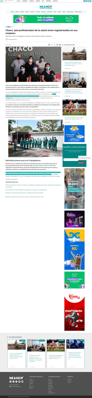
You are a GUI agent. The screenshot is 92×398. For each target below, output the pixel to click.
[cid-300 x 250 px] (74, 227)
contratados (13, 196)
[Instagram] (84, 1)
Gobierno (22, 196)
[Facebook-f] (90, 1)
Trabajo (42, 196)
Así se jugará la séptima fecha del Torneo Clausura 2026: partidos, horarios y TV (56, 357)
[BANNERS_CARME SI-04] (74, 330)
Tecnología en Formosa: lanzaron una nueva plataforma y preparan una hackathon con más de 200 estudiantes (74, 91)
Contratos (18, 196)
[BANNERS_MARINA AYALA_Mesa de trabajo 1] (46, 22)
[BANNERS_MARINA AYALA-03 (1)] (74, 288)
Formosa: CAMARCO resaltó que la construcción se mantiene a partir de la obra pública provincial (74, 64)
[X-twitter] (86, 1)
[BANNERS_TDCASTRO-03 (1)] (74, 141)
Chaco (8, 26)
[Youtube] (88, 1)
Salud (12, 26)
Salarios (36, 196)
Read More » (12, 359)
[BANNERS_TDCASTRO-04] (74, 269)
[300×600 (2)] (74, 208)
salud (39, 196)
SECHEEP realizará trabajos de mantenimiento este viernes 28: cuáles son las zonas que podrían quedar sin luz (75, 355)
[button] (49, 44)
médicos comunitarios (29, 196)
